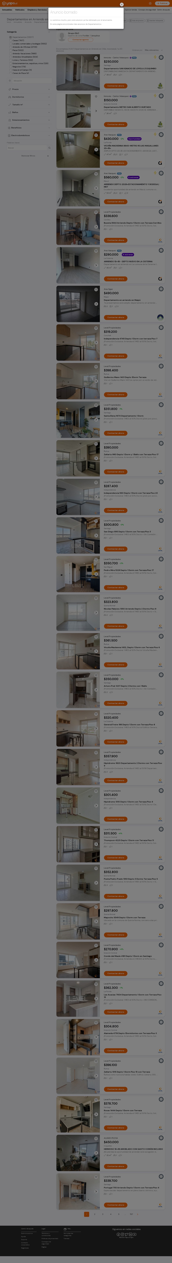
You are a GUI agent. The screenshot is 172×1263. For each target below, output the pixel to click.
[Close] (122, 5)
